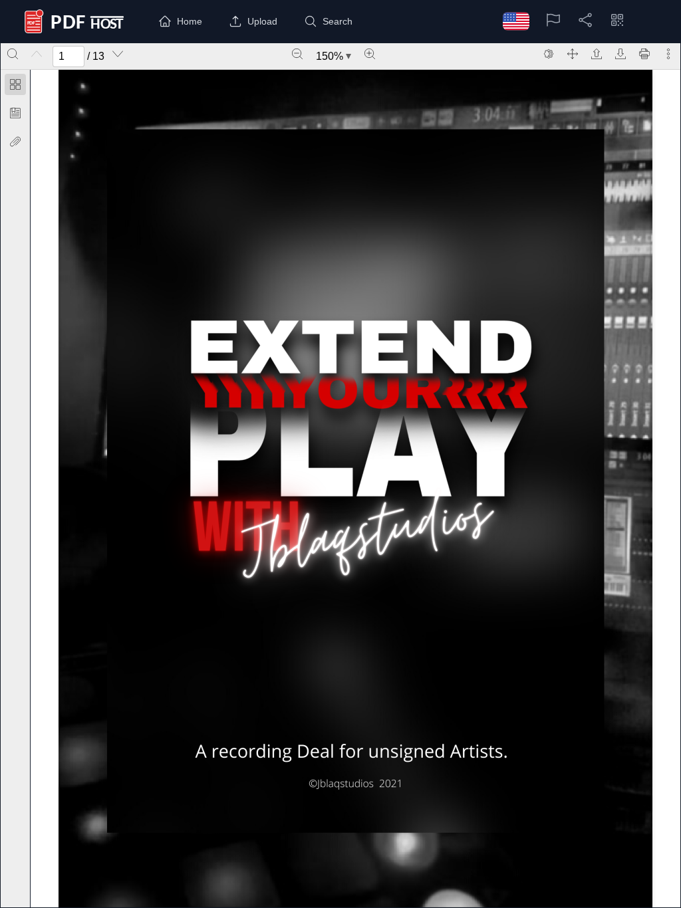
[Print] (644, 53)
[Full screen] (572, 53)
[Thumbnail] (15, 84)
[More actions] (668, 53)
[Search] (12, 53)
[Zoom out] (297, 53)
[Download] (620, 53)
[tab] (15, 86)
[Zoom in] (369, 53)
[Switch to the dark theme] (548, 53)
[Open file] (596, 53)
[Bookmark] (15, 113)
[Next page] (117, 53)
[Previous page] (36, 53)
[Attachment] (15, 141)
